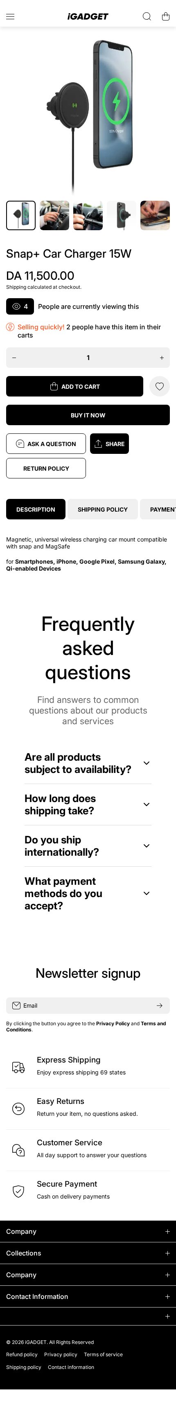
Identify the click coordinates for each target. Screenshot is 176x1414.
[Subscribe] (159, 1005)
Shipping (16, 287)
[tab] (103, 509)
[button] (130, 443)
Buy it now (88, 415)
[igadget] (88, 16)
